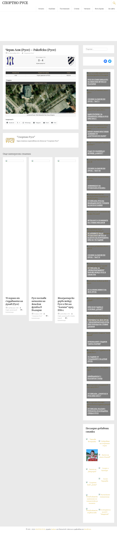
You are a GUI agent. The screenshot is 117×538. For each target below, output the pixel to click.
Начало (41, 9)
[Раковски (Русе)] (63, 61)
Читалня (87, 9)
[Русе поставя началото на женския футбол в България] (41, 161)
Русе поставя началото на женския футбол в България (39, 304)
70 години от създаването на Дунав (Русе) (14, 301)
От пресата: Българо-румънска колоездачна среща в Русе (98, 411)
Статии (76, 9)
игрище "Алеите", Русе (41, 83)
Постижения (64, 9)
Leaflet (31, 113)
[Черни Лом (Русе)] (18, 61)
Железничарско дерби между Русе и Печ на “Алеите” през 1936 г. (66, 304)
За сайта (111, 9)
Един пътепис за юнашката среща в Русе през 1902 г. (98, 116)
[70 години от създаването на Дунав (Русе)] (15, 161)
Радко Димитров (11, 310)
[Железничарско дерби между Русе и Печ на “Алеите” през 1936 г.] (67, 161)
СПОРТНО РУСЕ (15, 3)
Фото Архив (99, 9)
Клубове (52, 9)
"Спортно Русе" (28, 53)
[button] (41, 97)
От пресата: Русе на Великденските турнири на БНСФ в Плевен (98, 203)
